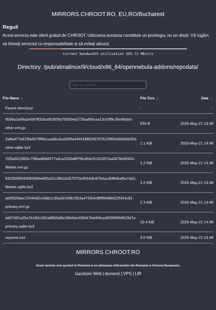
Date (204, 98)
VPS (127, 273)
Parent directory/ (19, 108)
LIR (138, 273)
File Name (11, 98)
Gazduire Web (88, 273)
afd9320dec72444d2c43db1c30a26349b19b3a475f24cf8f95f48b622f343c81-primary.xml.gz (69, 202)
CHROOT (76, 35)
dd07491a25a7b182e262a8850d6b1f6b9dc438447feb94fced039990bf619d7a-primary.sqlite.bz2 (71, 222)
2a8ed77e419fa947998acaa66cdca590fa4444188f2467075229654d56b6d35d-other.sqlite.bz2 (71, 143)
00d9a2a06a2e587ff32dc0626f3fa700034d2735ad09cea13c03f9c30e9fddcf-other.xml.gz (69, 123)
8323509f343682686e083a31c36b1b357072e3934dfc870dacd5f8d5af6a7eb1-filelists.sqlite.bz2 (70, 182)
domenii (112, 273)
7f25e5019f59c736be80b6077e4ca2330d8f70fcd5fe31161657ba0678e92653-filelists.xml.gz (70, 163)
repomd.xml (15, 237)
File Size (147, 98)
